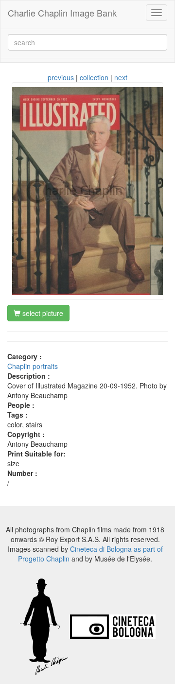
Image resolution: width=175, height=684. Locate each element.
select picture (41, 313)
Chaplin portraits (32, 366)
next (120, 77)
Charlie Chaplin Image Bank (62, 12)
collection (94, 77)
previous (61, 77)
